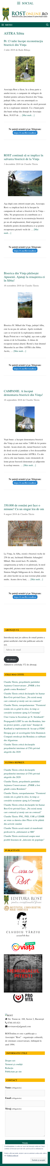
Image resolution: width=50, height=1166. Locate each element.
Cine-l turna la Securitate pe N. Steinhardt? (24, 716)
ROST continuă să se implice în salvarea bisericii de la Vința (23, 157)
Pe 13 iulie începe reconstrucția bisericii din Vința (23, 43)
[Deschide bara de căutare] (47, 24)
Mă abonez (11, 659)
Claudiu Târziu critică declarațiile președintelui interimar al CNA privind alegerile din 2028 (22, 748)
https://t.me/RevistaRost (25, 132)
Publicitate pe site (13, 1071)
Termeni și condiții (14, 1064)
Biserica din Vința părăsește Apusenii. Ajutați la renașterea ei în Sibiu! (24, 277)
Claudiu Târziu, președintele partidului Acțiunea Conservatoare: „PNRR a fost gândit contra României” (22, 685)
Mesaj (13, 1108)
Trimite (25, 1142)
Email (13, 1098)
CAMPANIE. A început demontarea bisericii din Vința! (23, 393)
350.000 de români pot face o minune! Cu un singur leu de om (24, 507)
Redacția (9, 1067)
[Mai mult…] (28, 115)
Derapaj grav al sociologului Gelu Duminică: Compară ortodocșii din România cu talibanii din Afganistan (25, 736)
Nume (13, 1087)
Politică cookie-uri (12, 1155)
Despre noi (10, 1060)
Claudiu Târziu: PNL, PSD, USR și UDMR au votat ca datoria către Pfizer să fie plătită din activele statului (24, 820)
